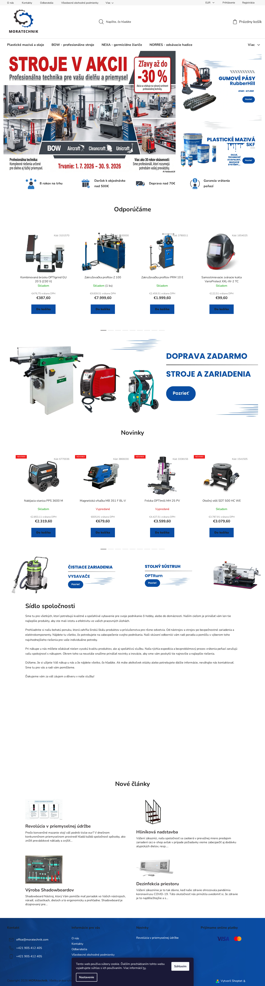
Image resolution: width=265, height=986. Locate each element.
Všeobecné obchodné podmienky (79, 3)
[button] (15, 112)
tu (144, 968)
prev (10, 280)
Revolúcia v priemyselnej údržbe (157, 938)
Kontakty (27, 3)
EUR (208, 2)
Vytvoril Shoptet (231, 981)
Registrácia (248, 2)
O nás (10, 3)
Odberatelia (46, 3)
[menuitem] (25, 45)
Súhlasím (180, 966)
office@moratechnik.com (32, 940)
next (255, 280)
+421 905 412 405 (29, 948)
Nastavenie (86, 977)
